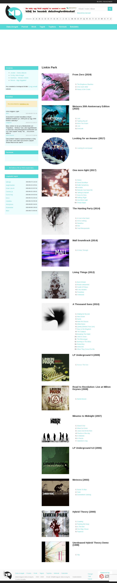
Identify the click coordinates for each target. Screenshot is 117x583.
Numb (79, 319)
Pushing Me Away (83, 524)
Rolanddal (9, 207)
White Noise (81, 324)
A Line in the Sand (83, 218)
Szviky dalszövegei (17, 75)
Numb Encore (81, 399)
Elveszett (80, 128)
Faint (78, 492)
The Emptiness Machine (85, 84)
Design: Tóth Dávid (90, 575)
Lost (78, 118)
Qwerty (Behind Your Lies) (86, 326)
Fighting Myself (82, 121)
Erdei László (10, 188)
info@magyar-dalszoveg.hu (60, 577)
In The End (80, 526)
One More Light (82, 200)
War (78, 226)
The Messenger (82, 339)
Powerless (80, 292)
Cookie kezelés (20, 579)
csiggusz (8, 122)
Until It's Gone (81, 336)
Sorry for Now (81, 195)
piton (7, 113)
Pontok (24, 27)
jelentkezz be (24, 104)
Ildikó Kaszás (10, 135)
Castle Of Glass (82, 287)
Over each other (82, 87)
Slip (78, 555)
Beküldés (74, 27)
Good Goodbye (82, 182)
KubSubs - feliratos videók (19, 78)
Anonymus (9, 204)
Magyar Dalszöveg (14, 14)
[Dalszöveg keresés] (110, 9)
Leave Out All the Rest (84, 431)
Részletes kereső (83, 13)
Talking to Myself (83, 192)
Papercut (80, 531)
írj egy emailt (32, 86)
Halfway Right (81, 197)
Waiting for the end (83, 314)
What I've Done (82, 428)
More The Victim (82, 123)
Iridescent (80, 346)
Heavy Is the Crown (83, 89)
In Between (80, 436)
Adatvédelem (77, 577)
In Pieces (80, 438)
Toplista (52, 27)
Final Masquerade (83, 228)
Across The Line (82, 365)
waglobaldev (10, 185)
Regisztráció (107, 1)
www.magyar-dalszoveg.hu (24, 577)
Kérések (63, 27)
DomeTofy (9, 195)
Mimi (7, 211)
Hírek (33, 27)
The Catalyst (81, 331)
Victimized (80, 294)
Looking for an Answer (84, 148)
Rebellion (80, 223)
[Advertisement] (58, 46)
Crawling (80, 521)
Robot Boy (80, 344)
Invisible (80, 187)
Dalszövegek (12, 27)
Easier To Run (82, 489)
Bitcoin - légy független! (18, 80)
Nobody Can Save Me (84, 190)
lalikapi (8, 182)
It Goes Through (82, 250)
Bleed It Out (81, 426)
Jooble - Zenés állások (18, 73)
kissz (7, 198)
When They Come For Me (85, 349)
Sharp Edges (81, 202)
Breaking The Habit (83, 334)
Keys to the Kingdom (84, 329)
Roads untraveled (83, 284)
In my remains (82, 289)
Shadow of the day (83, 433)
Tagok (42, 27)
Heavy (79, 180)
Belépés (99, 1)
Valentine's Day (82, 441)
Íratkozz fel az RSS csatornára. (22, 168)
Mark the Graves (82, 321)
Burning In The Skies (84, 341)
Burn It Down (81, 282)
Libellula (9, 201)
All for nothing (81, 221)
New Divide (81, 316)
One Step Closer (82, 529)
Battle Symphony (83, 185)
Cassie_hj (9, 191)
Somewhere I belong (84, 494)
